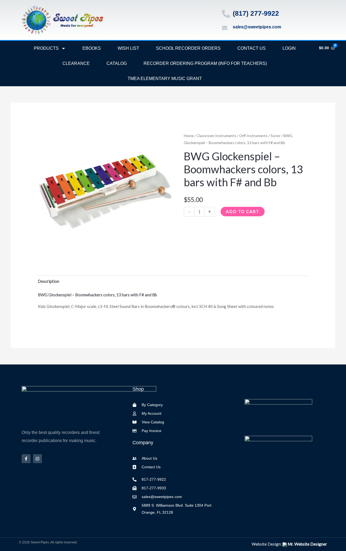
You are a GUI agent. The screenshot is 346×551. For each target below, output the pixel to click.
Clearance (76, 63)
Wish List (128, 48)
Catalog (117, 63)
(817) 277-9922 (256, 13)
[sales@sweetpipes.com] (224, 28)
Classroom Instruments (216, 135)
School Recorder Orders (188, 48)
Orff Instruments (253, 135)
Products (46, 48)
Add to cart (242, 211)
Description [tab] (48, 281)
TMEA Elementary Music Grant (165, 78)
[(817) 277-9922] (226, 14)
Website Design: (289, 544)
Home (189, 135)
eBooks (91, 48)
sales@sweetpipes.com (257, 27)
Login (289, 48)
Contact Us (251, 48)
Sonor (276, 135)
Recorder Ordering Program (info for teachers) (205, 63)
